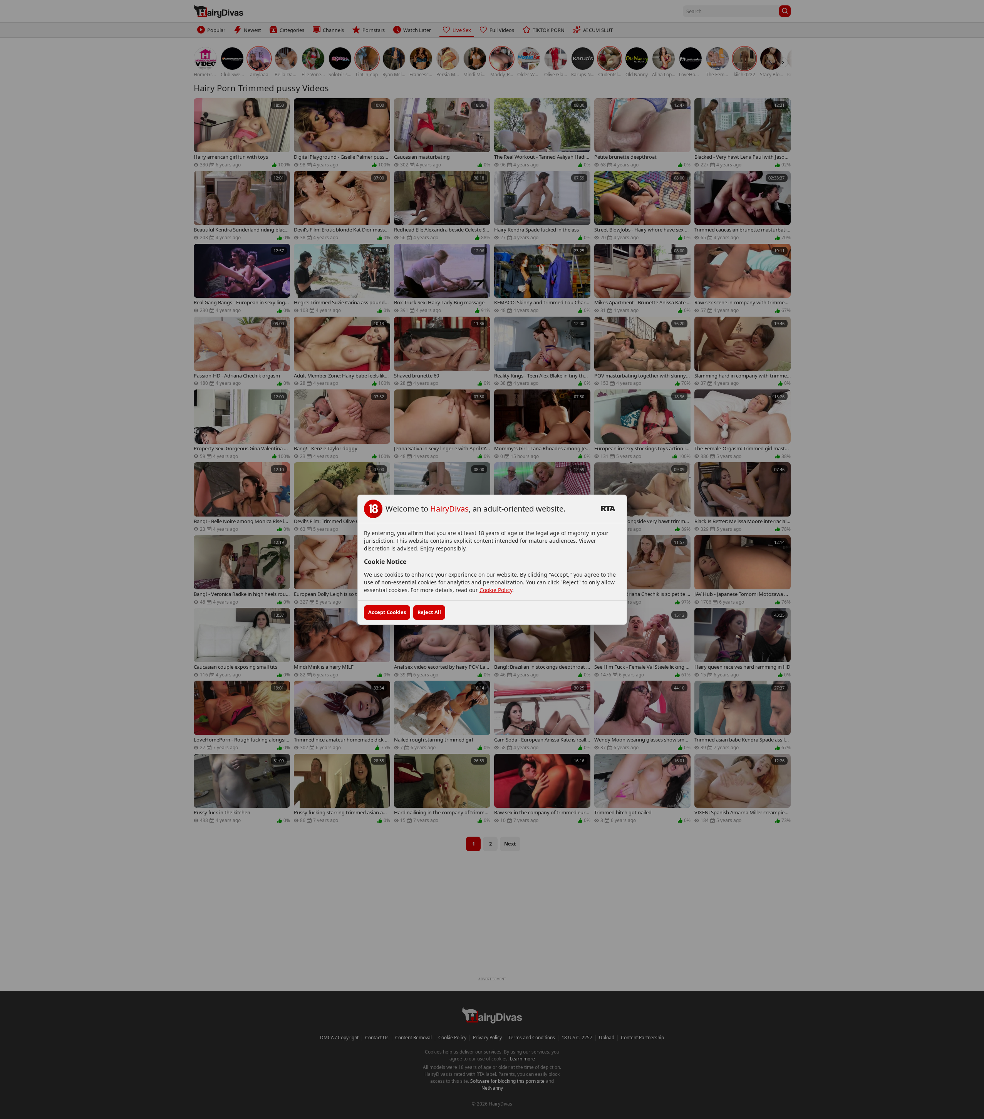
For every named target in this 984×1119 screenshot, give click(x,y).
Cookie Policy (495, 590)
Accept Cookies (387, 612)
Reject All (429, 612)
